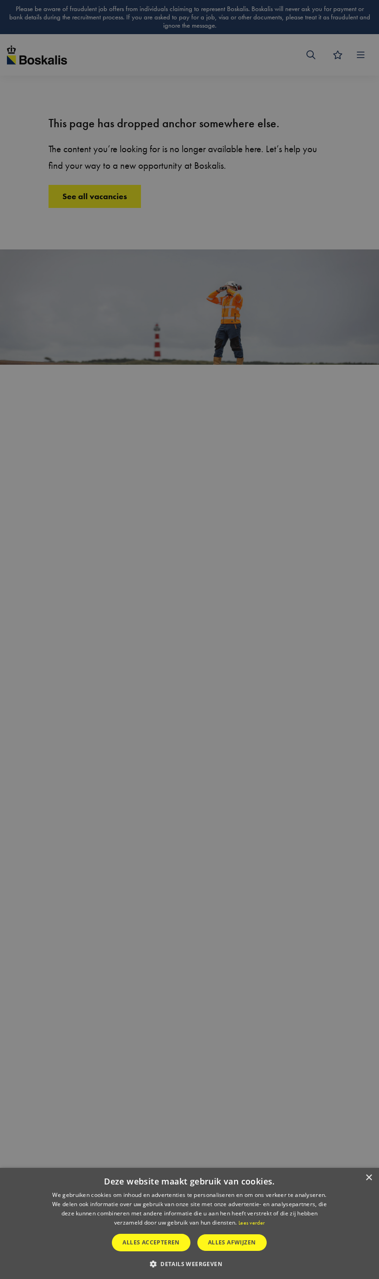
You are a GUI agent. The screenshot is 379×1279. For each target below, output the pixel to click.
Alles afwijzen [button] (232, 1242)
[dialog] (189, 1223)
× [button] (368, 1177)
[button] (189, 1263)
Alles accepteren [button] (150, 1242)
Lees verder (251, 1222)
